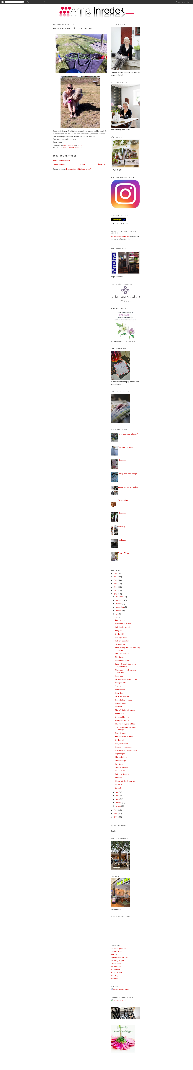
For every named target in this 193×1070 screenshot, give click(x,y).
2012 (116, 594)
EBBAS (114, 955)
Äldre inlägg (102, 164)
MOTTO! (118, 784)
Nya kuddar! (122, 540)
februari (119, 803)
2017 (116, 577)
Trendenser (115, 979)
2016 (116, 580)
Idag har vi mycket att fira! (125, 724)
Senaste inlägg (58, 164)
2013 (116, 590)
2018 (116, 573)
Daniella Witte (116, 952)
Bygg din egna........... (123, 733)
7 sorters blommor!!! (123, 717)
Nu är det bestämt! (122, 697)
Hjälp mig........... (124, 527)
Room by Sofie (116, 972)
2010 (116, 814)
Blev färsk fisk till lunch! (124, 737)
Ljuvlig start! (119, 740)
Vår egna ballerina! (122, 720)
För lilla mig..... (121, 657)
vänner (78, 147)
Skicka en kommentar (61, 161)
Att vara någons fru (118, 949)
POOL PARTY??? (122, 654)
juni (117, 617)
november (120, 600)
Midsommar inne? (122, 661)
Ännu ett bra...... (121, 620)
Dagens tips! (120, 754)
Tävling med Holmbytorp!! (127, 474)
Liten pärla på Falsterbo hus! (126, 750)
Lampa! (118, 788)
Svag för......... (120, 631)
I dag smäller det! (121, 743)
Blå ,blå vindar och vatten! (125, 710)
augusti (119, 610)
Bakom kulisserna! (122, 774)
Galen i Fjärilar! (123, 553)
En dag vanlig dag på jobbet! (126, 679)
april (117, 796)
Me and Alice (116, 967)
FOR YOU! (119, 707)
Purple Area (115, 969)
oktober (119, 604)
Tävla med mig (123, 500)
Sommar (71, 147)
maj (117, 792)
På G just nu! (120, 771)
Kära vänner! (120, 690)
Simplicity (114, 975)
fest (65, 147)
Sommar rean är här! (123, 624)
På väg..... (119, 764)
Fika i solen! (119, 676)
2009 (116, 817)
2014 (116, 587)
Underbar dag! (120, 761)
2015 (116, 584)
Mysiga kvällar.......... (123, 683)
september (120, 607)
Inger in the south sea (119, 957)
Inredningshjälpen (117, 960)
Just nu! (118, 686)
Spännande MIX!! (121, 767)
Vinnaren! (118, 778)
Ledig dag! (119, 693)
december (120, 597)
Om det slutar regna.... (123, 700)
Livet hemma (116, 964)
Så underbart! (120, 644)
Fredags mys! (120, 703)
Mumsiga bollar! (121, 637)
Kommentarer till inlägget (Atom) (78, 169)
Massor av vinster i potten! (128, 487)
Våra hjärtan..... (121, 714)
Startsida (81, 164)
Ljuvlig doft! (119, 634)
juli (117, 614)
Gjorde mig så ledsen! (126, 447)
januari (118, 806)
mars (118, 799)
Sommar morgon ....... (123, 747)
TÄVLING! (122, 460)
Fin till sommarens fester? (128, 434)
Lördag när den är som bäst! (126, 781)
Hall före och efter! (122, 641)
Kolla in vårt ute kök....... (124, 627)
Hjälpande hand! (121, 757)
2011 (116, 810)
